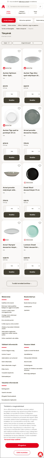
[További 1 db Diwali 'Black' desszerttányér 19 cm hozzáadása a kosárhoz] (39, 208)
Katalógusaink (5, 389)
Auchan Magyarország (8, 350)
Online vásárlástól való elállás (10, 338)
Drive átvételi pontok (8, 320)
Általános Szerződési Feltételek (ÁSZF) (10, 327)
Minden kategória (9, 20)
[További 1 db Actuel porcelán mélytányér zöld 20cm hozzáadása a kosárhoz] (18, 208)
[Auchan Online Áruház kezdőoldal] (3, 6)
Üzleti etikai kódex (7, 361)
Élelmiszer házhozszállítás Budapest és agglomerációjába (10, 306)
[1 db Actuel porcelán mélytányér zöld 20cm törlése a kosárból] (5, 208)
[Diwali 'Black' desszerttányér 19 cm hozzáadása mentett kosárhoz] (40, 165)
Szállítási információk (8, 303)
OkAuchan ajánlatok (25, 20)
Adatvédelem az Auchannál (9, 358)
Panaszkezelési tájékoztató (9, 400)
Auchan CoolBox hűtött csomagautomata (8, 311)
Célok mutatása (22, 452)
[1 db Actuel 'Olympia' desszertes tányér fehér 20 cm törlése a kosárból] (5, 265)
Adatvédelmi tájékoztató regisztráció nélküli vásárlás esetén (9, 333)
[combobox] (21, 7)
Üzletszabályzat (6, 376)
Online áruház (12, 25)
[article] (12, 77)
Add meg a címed (24, 1)
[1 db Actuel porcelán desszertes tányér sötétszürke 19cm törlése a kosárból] (26, 151)
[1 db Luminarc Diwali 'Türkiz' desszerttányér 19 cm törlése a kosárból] (26, 265)
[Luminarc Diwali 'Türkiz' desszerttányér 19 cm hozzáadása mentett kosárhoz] (40, 222)
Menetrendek (28, 361)
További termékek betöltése (21, 283)
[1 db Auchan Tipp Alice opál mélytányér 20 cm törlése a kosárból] (26, 94)
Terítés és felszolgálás (8, 28)
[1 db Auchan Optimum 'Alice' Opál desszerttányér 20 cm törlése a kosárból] (5, 94)
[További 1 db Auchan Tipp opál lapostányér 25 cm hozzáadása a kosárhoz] (18, 151)
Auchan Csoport (6, 354)
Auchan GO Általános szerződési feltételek (33, 369)
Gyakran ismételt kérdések (31, 350)
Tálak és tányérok (21, 28)
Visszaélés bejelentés (8, 373)
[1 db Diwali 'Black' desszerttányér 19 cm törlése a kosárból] (26, 208)
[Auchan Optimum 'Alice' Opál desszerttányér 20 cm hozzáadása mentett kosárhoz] (19, 51)
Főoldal (4, 25)
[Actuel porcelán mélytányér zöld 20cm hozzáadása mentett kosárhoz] (19, 165)
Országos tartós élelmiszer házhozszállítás (9, 315)
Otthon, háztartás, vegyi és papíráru (28, 25)
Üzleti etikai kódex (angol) (9, 365)
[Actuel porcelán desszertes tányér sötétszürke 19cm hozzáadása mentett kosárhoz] (40, 108)
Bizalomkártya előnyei (30, 303)
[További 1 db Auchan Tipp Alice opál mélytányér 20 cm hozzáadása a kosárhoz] (39, 94)
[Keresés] (8, 6)
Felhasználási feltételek (30, 358)
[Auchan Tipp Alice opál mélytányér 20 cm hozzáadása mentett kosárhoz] (40, 51)
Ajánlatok (26, 310)
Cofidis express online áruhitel (10, 324)
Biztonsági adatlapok (30, 373)
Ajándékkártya (28, 354)
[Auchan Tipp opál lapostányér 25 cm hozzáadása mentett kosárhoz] (19, 108)
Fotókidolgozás (28, 365)
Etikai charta (5, 369)
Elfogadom (22, 445)
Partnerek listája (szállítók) (12, 439)
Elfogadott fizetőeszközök (9, 396)
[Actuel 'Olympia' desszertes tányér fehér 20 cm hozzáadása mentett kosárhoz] (19, 222)
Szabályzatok (28, 306)
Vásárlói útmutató (7, 392)
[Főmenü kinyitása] (40, 7)
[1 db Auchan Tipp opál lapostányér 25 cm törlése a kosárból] (5, 151)
